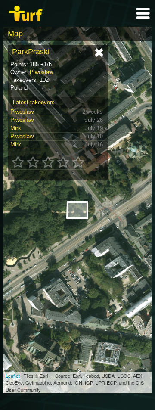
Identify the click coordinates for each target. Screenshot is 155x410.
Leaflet (13, 375)
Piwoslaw (41, 72)
